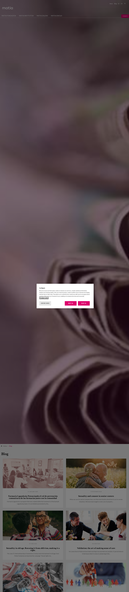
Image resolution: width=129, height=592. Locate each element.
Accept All (70, 303)
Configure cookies (45, 303)
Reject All (83, 303)
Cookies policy (44, 298)
